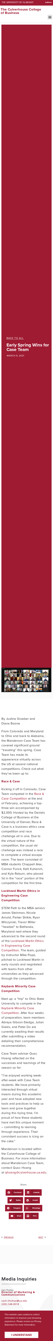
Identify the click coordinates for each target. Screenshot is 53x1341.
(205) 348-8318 (10, 1304)
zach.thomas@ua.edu (14, 1300)
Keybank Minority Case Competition (17, 1010)
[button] (49, 17)
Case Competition (14, 898)
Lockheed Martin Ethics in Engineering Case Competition (22, 946)
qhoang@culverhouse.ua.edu (25, 1172)
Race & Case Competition (22, 796)
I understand (21, 1335)
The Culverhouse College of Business (21, 11)
